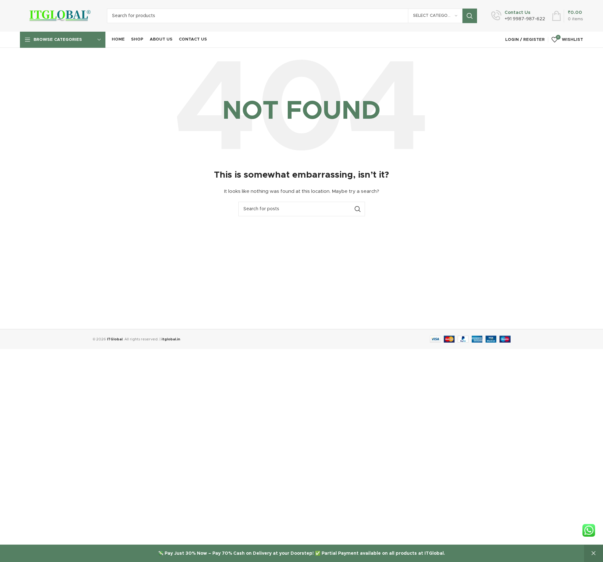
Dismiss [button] (593, 553)
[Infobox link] (518, 15)
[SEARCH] (469, 16)
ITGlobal (114, 339)
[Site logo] (58, 16)
